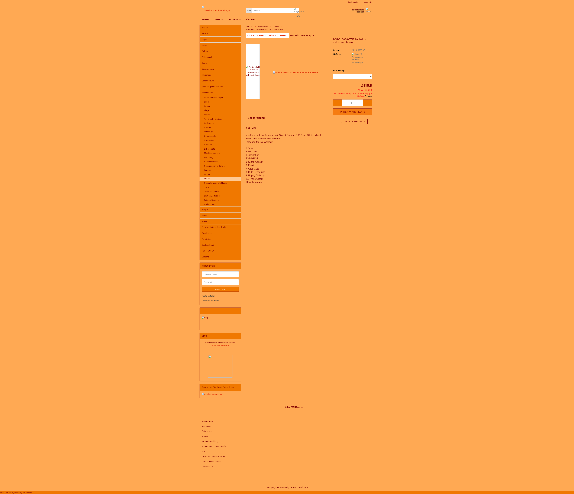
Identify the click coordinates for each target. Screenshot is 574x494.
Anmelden (220, 289)
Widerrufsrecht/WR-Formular (214, 446)
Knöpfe (205, 209)
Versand (205, 257)
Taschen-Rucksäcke (213, 119)
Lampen (207, 170)
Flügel (206, 110)
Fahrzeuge (208, 132)
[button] (337, 103)
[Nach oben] (565, 489)
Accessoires (207, 92)
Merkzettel (367, 2)
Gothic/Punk (209, 204)
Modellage (206, 75)
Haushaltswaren (211, 161)
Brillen (206, 102)
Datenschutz (207, 466)
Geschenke (207, 233)
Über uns (220, 19)
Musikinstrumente (212, 153)
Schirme (207, 127)
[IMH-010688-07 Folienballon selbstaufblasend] (295, 71)
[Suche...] (296, 10)
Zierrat (204, 221)
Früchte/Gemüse (211, 200)
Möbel (207, 174)
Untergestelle (210, 136)
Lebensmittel (209, 149)
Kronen (207, 106)
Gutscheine (207, 431)
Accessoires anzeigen (213, 98)
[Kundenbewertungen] (212, 394)
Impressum (207, 426)
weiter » (272, 35)
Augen (204, 39)
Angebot (206, 19)
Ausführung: (339, 70)
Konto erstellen (208, 296)
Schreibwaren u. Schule (214, 166)
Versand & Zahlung (210, 441)
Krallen (207, 115)
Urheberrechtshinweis (211, 461)
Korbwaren (209, 123)
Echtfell (205, 27)
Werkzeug (208, 157)
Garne (204, 63)
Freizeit (207, 179)
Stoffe (205, 33)
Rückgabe (250, 19)
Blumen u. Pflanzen (212, 196)
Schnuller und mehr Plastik (215, 183)
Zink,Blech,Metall (211, 191)
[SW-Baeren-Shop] (221, 10)
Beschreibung (256, 117)
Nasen (204, 45)
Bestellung (235, 19)
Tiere (206, 187)
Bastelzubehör (208, 245)
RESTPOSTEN (208, 251)
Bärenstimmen (208, 69)
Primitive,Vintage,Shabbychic (214, 227)
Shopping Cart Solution (276, 487)
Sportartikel (209, 140)
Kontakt (205, 436)
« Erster (251, 35)
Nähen (204, 215)
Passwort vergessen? (211, 300)
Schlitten (208, 144)
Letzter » (283, 35)
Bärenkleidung (208, 81)
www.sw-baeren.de (220, 345)
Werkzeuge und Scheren (212, 87)
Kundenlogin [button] (352, 2)
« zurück (261, 35)
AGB (204, 451)
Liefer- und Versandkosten (213, 456)
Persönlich (206, 239)
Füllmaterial (207, 57)
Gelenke (205, 51)
